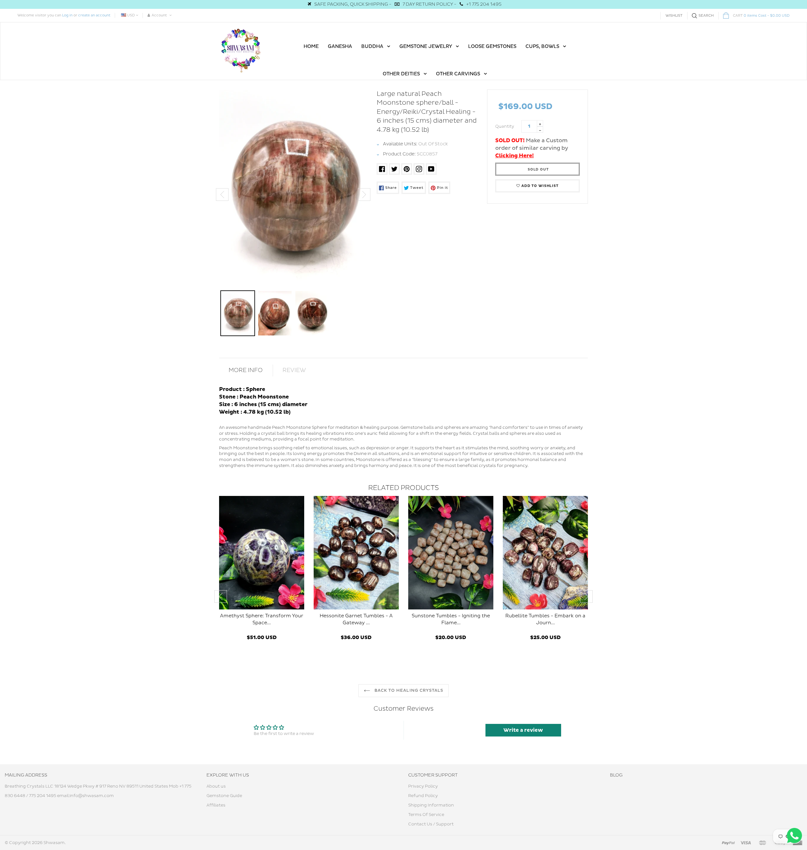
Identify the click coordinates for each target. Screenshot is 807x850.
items (761, 16)
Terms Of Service (426, 814)
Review (294, 370)
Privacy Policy (423, 786)
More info (246, 370)
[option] (293, 188)
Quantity (504, 126)
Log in (67, 15)
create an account (94, 15)
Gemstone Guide (224, 795)
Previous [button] (222, 194)
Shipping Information (431, 805)
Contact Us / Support (431, 824)
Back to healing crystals (408, 690)
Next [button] (364, 194)
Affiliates (215, 805)
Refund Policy (423, 795)
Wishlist (673, 16)
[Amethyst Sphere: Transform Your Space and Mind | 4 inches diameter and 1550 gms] (261, 552)
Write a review (523, 730)
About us (216, 786)
